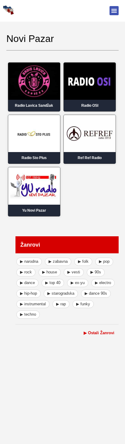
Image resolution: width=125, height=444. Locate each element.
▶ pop (104, 261)
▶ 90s (95, 272)
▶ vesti (73, 272)
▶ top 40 (52, 282)
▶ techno (28, 314)
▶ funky (83, 304)
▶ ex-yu (78, 282)
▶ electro (103, 282)
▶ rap (61, 304)
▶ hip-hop (28, 293)
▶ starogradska (60, 293)
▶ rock (26, 272)
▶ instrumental (33, 304)
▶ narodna (29, 261)
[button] (114, 10)
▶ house (49, 272)
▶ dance (27, 282)
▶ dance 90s (96, 293)
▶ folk (83, 261)
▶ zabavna (58, 261)
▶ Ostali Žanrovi (99, 333)
